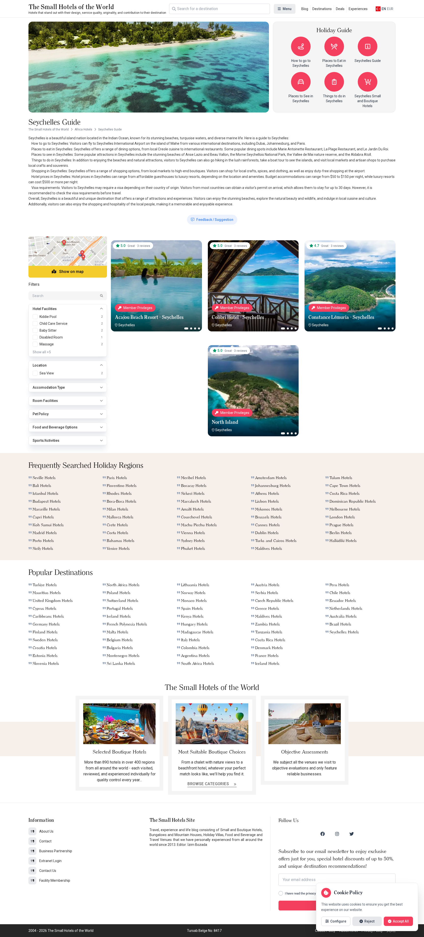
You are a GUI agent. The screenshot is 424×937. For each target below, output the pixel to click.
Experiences (358, 9)
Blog (304, 9)
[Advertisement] (156, 376)
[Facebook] (322, 834)
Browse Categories (208, 783)
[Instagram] (337, 834)
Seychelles (126, 325)
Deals (340, 9)
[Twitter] (351, 834)
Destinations (322, 9)
